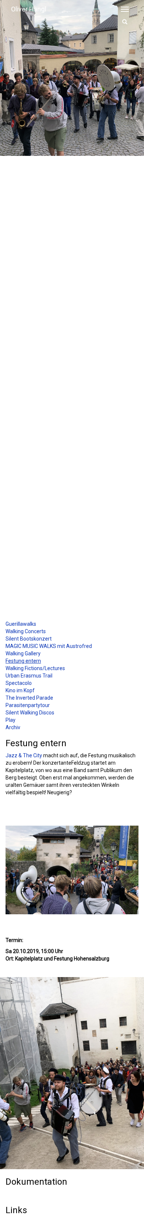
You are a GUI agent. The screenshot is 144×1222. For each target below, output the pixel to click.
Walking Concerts (26, 631)
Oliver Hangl (28, 9)
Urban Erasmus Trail (29, 676)
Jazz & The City (24, 755)
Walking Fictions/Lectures (35, 668)
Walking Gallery (23, 653)
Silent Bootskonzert (29, 639)
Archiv (13, 727)
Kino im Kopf (20, 690)
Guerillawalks (21, 624)
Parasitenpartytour (28, 705)
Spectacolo (19, 683)
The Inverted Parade (29, 698)
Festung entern (23, 661)
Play (11, 720)
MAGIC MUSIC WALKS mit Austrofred (49, 646)
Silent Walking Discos (30, 713)
